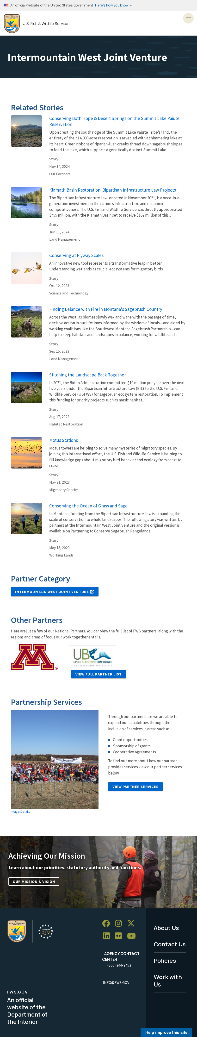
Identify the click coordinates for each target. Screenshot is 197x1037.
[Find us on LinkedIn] (108, 936)
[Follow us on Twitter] (132, 923)
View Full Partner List (98, 674)
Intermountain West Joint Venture (52, 591)
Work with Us (168, 980)
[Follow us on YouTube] (133, 936)
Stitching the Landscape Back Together (87, 375)
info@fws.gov (116, 982)
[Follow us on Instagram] (120, 923)
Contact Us (170, 944)
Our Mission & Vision (34, 881)
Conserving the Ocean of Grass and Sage (88, 506)
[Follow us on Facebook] (107, 923)
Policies (165, 960)
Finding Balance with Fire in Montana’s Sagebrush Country (105, 309)
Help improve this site (166, 1032)
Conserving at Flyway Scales (76, 255)
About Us (166, 928)
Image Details (20, 811)
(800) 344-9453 (119, 965)
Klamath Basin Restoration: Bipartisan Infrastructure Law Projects (112, 190)
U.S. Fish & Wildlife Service (45, 23)
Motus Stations (63, 440)
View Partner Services (135, 786)
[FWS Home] (12, 23)
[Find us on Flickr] (120, 936)
